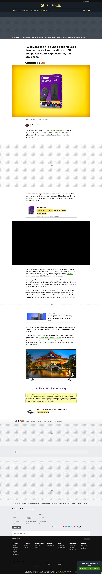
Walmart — (41, 213)
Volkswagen (78, 37)
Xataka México (16, 563)
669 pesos (28, 198)
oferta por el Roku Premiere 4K (56, 130)
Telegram (89, 10)
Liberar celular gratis (82, 503)
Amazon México (45, 10)
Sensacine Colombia (37, 565)
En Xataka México (51, 313)
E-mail (44, 63)
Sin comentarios (31, 62)
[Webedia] (86, 1)
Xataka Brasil (15, 565)
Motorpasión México (61, 563)
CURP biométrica (72, 503)
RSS (72, 526)
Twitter (39, 63)
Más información (61, 572)
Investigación (16, 513)
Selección (51, 5)
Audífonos (71, 37)
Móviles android (42, 521)
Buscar (87, 533)
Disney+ (41, 338)
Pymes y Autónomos (83, 548)
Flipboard (42, 63)
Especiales (15, 517)
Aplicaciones (42, 517)
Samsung (60, 37)
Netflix (84, 37)
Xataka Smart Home (15, 552)
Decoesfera (72, 547)
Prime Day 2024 (16, 521)
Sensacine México (39, 563)
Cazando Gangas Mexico (43, 513)
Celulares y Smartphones (29, 517)
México (14, 523)
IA (46, 37)
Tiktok (84, 10)
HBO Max (57, 338)
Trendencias (72, 545)
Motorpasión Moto (62, 547)
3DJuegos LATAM (27, 563)
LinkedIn (77, 526)
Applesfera (15, 549)
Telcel (40, 523)
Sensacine (37, 545)
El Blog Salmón (84, 545)
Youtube (63, 526)
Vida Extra (26, 547)
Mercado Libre (34, 10)
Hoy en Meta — (43, 412)
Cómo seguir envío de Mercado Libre (49, 503)
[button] (34, 125)
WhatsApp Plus (62, 503)
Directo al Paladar (50, 545)
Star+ (37, 344)
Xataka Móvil (15, 547)
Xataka (14, 545)
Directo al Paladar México (50, 563)
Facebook (37, 63)
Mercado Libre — (60, 210)
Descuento (46, 421)
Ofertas (14, 10)
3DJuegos (26, 545)
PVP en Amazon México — (44, 210)
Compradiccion (72, 549)
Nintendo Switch (52, 37)
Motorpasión (61, 545)
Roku (42, 290)
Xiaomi (65, 37)
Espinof (37, 547)
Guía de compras (23, 10)
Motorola (42, 37)
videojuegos (29, 523)
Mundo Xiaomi (16, 554)
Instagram (86, 10)
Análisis (27, 513)
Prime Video (49, 338)
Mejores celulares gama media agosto (30, 503)
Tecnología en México (31, 521)
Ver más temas (16, 527)
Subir (85, 539)
